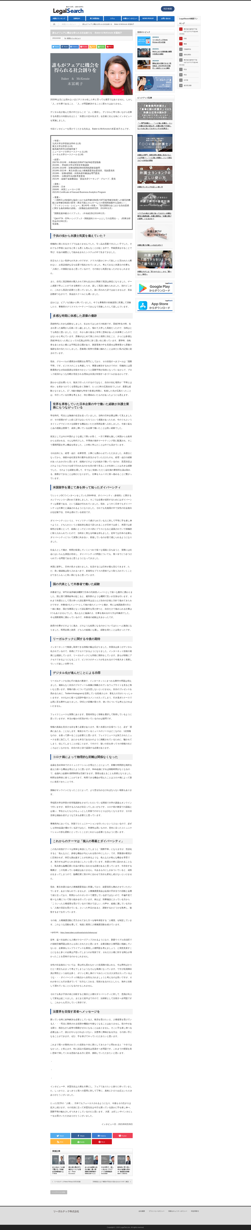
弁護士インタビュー (130, 18)
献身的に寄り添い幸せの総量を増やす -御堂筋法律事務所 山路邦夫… (124, 1170)
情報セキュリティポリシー (177, 1211)
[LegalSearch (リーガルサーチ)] (68, 15)
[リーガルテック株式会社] (66, 1212)
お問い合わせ (166, 18)
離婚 (185, 44)
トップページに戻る (58, 1192)
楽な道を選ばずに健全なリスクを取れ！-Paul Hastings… (75, 1170)
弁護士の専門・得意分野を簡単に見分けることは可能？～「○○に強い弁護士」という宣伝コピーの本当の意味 (154, 157)
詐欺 (185, 38)
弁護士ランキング (59, 18)
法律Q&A (76, 18)
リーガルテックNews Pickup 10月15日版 (67, 1181)
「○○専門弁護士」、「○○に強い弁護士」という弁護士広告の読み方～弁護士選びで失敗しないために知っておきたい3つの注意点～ (154, 126)
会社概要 (142, 1211)
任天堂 (186, 80)
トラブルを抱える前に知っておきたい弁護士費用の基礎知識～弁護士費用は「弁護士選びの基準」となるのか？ (154, 216)
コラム (112, 18)
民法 (185, 69)
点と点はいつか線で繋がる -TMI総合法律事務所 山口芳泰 (58, 1170)
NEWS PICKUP (148, 18)
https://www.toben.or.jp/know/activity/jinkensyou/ (78, 932)
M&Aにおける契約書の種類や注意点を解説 (162, 53)
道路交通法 (187, 54)
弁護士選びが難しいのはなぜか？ (150, 245)
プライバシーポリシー (156, 1211)
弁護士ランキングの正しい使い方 (150, 187)
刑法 (185, 75)
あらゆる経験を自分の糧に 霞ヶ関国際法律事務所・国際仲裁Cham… (91, 1170)
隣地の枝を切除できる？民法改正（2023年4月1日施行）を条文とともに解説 (161, 65)
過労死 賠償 (187, 85)
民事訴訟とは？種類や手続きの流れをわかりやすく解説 (111, 1181)
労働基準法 (187, 49)
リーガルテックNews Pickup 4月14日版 (160, 41)
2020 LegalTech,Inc (123, 1227)
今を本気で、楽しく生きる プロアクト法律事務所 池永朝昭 (107, 1170)
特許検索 (168, 9)
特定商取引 (195, 1211)
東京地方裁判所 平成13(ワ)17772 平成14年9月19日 (188, 62)
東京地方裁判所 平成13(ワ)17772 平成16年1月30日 (188, 31)
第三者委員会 (94, 18)
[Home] (54, 24)
